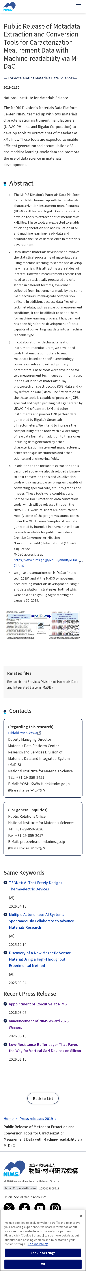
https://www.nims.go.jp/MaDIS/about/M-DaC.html (45, 562)
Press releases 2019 (36, 1118)
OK (43, 1264)
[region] (43, 1240)
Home (9, 1118)
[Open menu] (78, 6)
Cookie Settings (43, 1253)
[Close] (81, 1216)
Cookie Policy (38, 1244)
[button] (43, 1098)
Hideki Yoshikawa (22, 732)
